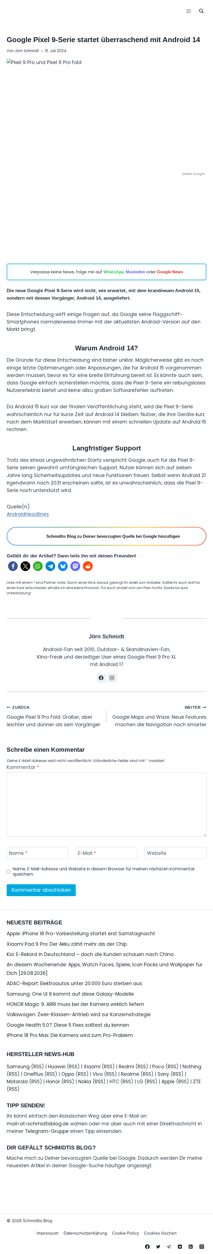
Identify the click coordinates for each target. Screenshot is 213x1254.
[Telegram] (169, 1246)
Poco (158, 1066)
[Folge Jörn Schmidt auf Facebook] (101, 678)
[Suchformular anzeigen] (201, 11)
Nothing (191, 1066)
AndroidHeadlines (28, 514)
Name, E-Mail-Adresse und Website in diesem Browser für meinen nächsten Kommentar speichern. (104, 871)
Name (18, 853)
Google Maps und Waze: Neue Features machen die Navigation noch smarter (159, 716)
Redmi (126, 1066)
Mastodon (135, 271)
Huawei (56, 1066)
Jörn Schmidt (27, 50)
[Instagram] (201, 1246)
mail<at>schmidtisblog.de (38, 1123)
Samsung (18, 1066)
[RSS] (191, 1246)
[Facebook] (147, 1246)
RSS (37, 1066)
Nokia (84, 1081)
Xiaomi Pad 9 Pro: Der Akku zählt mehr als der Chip (67, 944)
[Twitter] (158, 1246)
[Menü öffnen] (188, 11)
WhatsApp (113, 271)
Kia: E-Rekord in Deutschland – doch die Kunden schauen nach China (90, 954)
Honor (53, 1081)
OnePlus (33, 1074)
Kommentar (23, 767)
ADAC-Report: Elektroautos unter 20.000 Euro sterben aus (74, 983)
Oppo (67, 1074)
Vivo (98, 1074)
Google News (170, 271)
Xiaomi (92, 1066)
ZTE (197, 1081)
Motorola (17, 1081)
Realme (130, 1074)
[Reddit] (180, 1246)
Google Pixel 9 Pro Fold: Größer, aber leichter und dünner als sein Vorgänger (53, 716)
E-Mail (87, 853)
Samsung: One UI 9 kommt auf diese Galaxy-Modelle (70, 994)
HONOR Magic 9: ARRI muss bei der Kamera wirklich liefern (75, 1004)
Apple (168, 1081)
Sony (163, 1074)
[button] (13, 566)
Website (156, 853)
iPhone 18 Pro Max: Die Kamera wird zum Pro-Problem (70, 1035)
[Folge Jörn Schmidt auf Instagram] (112, 678)
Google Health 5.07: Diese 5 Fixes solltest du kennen (68, 1025)
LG (140, 1081)
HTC (114, 1081)
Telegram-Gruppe (47, 1131)
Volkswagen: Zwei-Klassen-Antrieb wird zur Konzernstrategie (79, 1014)
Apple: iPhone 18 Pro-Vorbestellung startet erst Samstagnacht (81, 933)
